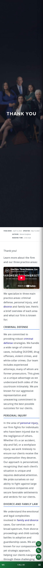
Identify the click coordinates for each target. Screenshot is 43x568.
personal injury (29, 423)
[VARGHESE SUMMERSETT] (3, 564)
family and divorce (27, 520)
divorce (8, 306)
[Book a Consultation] (38, 544)
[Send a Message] (38, 557)
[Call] (38, 550)
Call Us (21, 565)
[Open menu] (39, 565)
